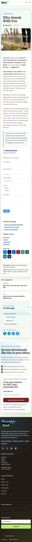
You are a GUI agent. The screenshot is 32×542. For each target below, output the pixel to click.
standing (19, 271)
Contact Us (4, 443)
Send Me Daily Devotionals (16, 400)
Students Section (5, 464)
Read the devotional (10, 313)
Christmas (4, 491)
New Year (3, 493)
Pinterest (6, 244)
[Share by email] (27, 252)
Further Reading (10, 317)
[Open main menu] (29, 2)
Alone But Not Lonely (11, 227)
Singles (3, 460)
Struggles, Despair (6, 467)
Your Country (7, 178)
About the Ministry (6, 441)
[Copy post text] (5, 256)
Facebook (6, 237)
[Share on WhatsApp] (23, 252)
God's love (15, 270)
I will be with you (8, 271)
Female (7, 190)
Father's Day (4, 485)
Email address (8, 391)
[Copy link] (9, 256)
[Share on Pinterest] (18, 252)
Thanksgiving (5, 488)
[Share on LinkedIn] (14, 252)
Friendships (4, 462)
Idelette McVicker (11, 150)
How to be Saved (5, 469)
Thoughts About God (9, 536)
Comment (6, 194)
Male (6, 188)
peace (15, 271)
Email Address (7, 169)
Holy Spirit (22, 270)
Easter (3, 479)
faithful (9, 270)
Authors (27, 441)
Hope (26, 270)
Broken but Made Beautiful (14, 225)
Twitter (5, 240)
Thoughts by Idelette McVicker (18, 265)
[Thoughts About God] (5, 2)
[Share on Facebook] (5, 252)
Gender (5, 185)
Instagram (6, 242)
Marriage (3, 457)
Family (3, 459)
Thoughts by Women (9, 267)
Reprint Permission (13, 539)
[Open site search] (26, 2)
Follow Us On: (9, 320)
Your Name (6, 162)
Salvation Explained (11, 229)
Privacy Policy (4, 539)
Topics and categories (10, 324)
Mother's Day (4, 482)
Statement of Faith (18, 441)
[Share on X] (9, 252)
